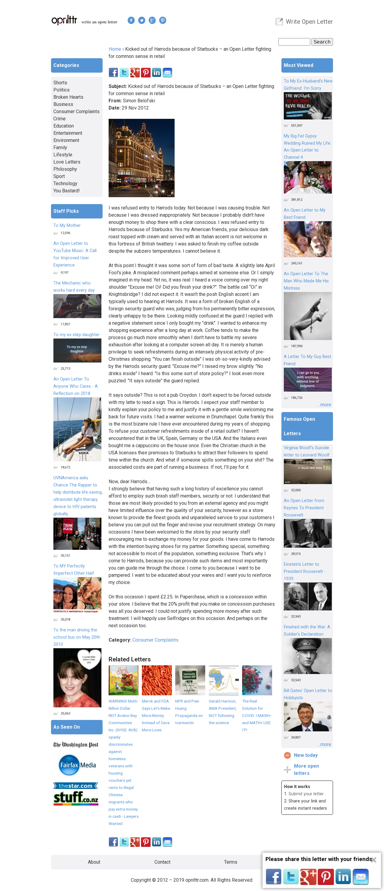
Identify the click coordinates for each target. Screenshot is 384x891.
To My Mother (67, 225)
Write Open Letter (309, 21)
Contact (162, 862)
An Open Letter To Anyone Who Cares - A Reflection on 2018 (75, 386)
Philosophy (65, 169)
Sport (59, 176)
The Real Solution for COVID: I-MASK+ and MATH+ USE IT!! (256, 715)
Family (60, 147)
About (94, 862)
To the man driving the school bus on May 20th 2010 (76, 637)
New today (306, 755)
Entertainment (67, 133)
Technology (65, 183)
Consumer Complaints (155, 640)
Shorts (60, 83)
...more (324, 405)
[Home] (64, 20)
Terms (230, 862)
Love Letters (66, 162)
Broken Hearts (68, 97)
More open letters (306, 769)
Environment (66, 140)
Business (63, 104)
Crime (59, 119)
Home (115, 49)
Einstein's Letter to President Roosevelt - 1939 (305, 571)
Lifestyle (62, 155)
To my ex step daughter (76, 334)
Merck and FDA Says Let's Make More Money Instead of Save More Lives (156, 715)
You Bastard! (66, 191)
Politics (61, 90)
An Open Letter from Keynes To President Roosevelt (304, 508)
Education (63, 126)
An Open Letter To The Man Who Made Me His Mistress (306, 281)
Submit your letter (306, 793)
